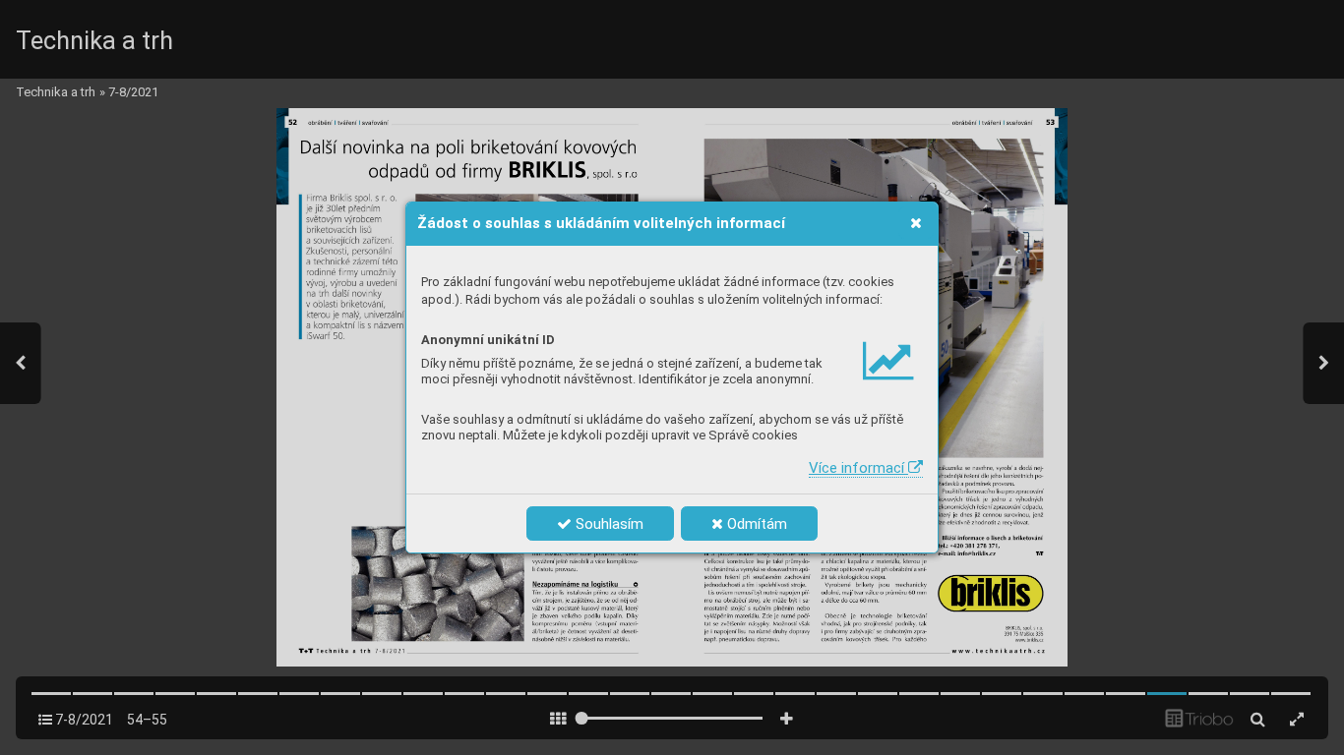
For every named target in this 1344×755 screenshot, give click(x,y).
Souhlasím (607, 524)
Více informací (858, 468)
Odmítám (755, 524)
